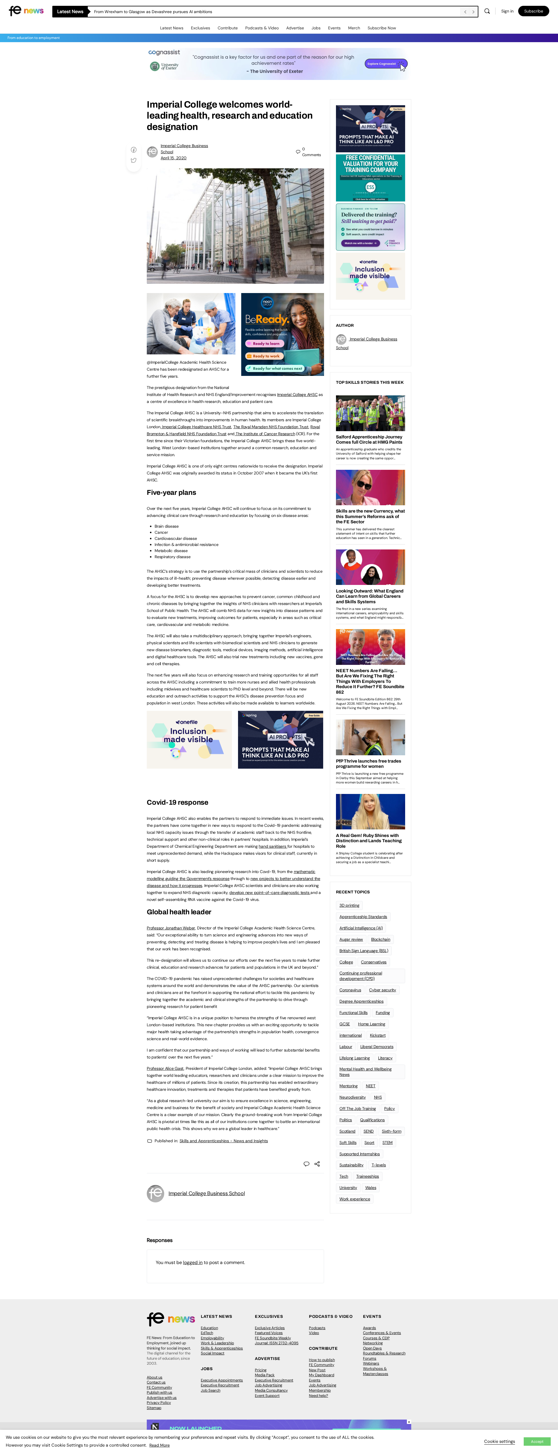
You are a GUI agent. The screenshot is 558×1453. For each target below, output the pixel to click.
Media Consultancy (271, 1390)
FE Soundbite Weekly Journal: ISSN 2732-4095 (276, 1341)
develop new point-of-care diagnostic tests (269, 892)
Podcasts (317, 1327)
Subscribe (533, 11)
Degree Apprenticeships (361, 1001)
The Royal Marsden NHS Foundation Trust (271, 426)
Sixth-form (391, 1131)
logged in (193, 1262)
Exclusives (200, 28)
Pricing (261, 1370)
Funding (383, 1012)
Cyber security (382, 990)
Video (314, 1332)
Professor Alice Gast (165, 1068)
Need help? (318, 1395)
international (350, 1035)
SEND (369, 1131)
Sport (369, 1142)
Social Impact (212, 1353)
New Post (317, 1370)
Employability (212, 1338)
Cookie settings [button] (499, 1441)
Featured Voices (269, 1332)
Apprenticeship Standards (363, 916)
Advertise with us (162, 1397)
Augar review (351, 939)
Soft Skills (347, 1142)
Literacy (385, 1058)
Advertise (295, 28)
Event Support (267, 1395)
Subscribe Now (382, 28)
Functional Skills (353, 1012)
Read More (159, 1445)
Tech (343, 1176)
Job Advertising (268, 1385)
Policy (389, 1108)
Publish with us (159, 1392)
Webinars (371, 1363)
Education (209, 1327)
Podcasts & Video (262, 28)
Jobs (316, 28)
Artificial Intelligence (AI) (360, 928)
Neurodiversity (352, 1097)
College (346, 962)
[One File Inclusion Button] (189, 765)
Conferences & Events (382, 1332)
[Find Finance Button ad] (370, 226)
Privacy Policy (159, 1402)
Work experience (354, 1199)
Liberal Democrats (377, 1046)
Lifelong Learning (354, 1058)
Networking (373, 1342)
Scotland (347, 1131)
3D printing (349, 905)
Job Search (210, 1390)
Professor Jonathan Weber (171, 928)
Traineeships (367, 1176)
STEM (387, 1142)
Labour (345, 1046)
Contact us (156, 1382)
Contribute (228, 28)
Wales (370, 1187)
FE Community (159, 1387)
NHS (378, 1097)
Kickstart (378, 1035)
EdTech (207, 1332)
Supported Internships (359, 1153)
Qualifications (372, 1119)
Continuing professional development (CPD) (360, 975)
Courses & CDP (376, 1338)
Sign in (507, 11)
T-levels (379, 1165)
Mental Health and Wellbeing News (365, 1071)
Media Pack (265, 1374)
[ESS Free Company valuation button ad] (370, 177)
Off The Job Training (357, 1108)
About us (154, 1377)
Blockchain (380, 939)
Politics (345, 1119)
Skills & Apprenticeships (222, 1348)
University (348, 1187)
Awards (369, 1327)
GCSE (344, 1024)
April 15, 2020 (174, 157)
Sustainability (351, 1165)
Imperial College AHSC (297, 394)
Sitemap (154, 1407)
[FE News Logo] (26, 11)
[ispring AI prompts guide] (280, 765)
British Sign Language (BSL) (363, 950)
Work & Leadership (217, 1342)
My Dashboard (321, 1374)
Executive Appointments (222, 1380)
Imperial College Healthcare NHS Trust (196, 426)
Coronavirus (350, 990)
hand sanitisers (273, 846)
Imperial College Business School (207, 1193)
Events (334, 28)
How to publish (322, 1359)
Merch (354, 28)
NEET (370, 1085)
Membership (320, 1390)
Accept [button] (537, 1441)
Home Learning (371, 1024)
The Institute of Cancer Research (265, 433)
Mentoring (348, 1085)
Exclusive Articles (270, 1327)
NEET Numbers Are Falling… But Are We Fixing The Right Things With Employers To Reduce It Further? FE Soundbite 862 (205, 11)
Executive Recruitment (220, 1385)
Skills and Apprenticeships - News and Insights (224, 1140)
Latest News (171, 28)
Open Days (372, 1348)
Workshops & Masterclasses (375, 1371)
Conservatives (374, 962)
